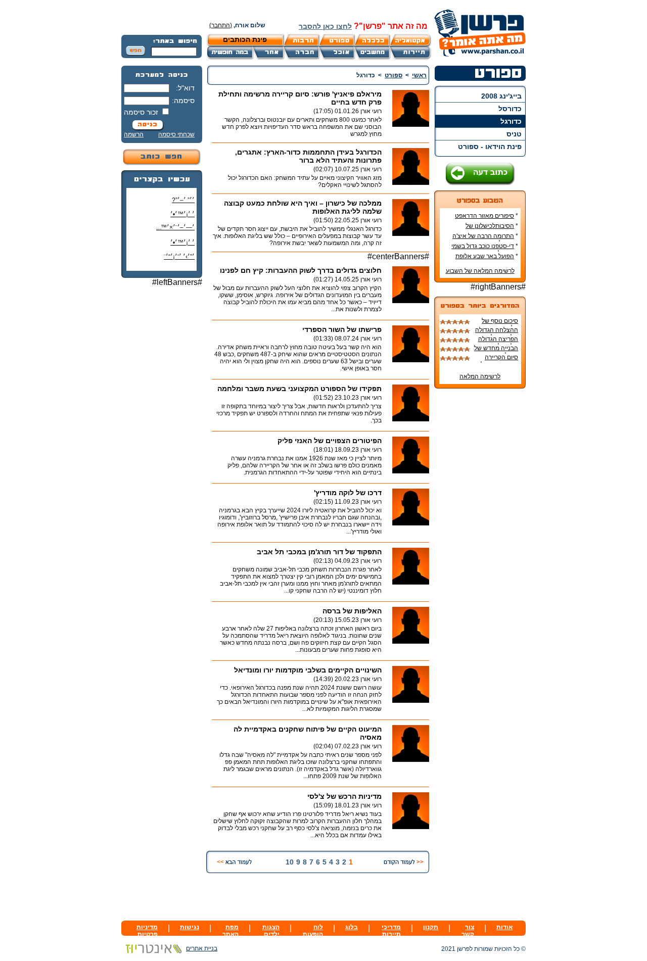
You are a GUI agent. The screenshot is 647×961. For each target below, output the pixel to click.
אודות (504, 927)
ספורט (393, 75)
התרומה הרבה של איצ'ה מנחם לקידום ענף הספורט (485, 239)
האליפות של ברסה (352, 611)
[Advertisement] (161, 445)
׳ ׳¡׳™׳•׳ (182, 214)
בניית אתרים (201, 948)
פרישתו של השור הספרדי (342, 329)
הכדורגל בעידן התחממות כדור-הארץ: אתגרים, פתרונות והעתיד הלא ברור (308, 156)
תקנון (430, 927)
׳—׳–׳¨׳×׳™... (175, 227)
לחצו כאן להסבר (325, 26)
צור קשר (467, 931)
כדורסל (510, 109)
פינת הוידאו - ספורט (490, 146)
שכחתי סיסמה (176, 134)
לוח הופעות (313, 931)
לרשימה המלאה (479, 376)
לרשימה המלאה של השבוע (480, 270)
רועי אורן (371, 111)
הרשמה (134, 134)
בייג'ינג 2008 (501, 96)
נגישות (189, 927)
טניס (514, 134)
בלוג (351, 927)
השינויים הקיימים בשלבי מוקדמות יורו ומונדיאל (308, 670)
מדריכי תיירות (391, 931)
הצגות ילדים (271, 931)
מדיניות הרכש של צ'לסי (344, 796)
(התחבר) (220, 25)
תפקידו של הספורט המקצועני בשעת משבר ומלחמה (299, 389)
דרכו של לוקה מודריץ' (348, 493)
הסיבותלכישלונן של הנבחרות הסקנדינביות (489, 229)
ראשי (419, 75)
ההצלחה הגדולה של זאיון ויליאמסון (496, 333)
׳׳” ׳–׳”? (183, 200)
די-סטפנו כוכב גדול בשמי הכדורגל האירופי (484, 250)
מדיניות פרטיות (147, 931)
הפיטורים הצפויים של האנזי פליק (330, 441)
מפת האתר (230, 931)
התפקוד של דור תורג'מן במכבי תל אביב (319, 552)
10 (290, 862)
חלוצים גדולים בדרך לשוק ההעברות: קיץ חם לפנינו (301, 270)
